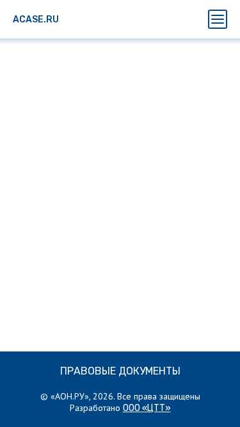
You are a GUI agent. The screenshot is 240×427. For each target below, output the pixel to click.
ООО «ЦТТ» (147, 408)
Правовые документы (120, 371)
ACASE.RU (36, 19)
